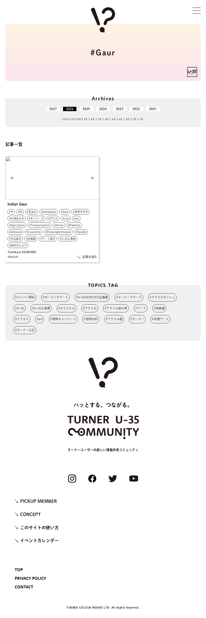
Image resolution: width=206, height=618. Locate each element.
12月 (64, 119)
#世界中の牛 (80, 211)
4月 (120, 119)
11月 (71, 119)
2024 (103, 108)
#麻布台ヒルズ (18, 245)
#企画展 (31, 238)
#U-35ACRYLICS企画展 (92, 297)
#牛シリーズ (36, 218)
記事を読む (89, 256)
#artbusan (15, 232)
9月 (85, 119)
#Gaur (64, 211)
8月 (92, 119)
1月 (141, 119)
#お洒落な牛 (16, 218)
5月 (113, 119)
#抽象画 (159, 308)
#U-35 (19, 308)
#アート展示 (47, 238)
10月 (78, 119)
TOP (19, 569)
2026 (69, 108)
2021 (153, 108)
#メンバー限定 (25, 297)
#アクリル (90, 308)
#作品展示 (15, 238)
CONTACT (24, 586)
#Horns (59, 225)
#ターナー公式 (25, 330)
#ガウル (53, 218)
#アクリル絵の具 (116, 308)
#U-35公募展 (68, 238)
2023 (119, 108)
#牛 (11, 211)
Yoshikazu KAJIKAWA (22, 251)
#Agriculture (17, 225)
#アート (140, 308)
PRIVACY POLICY (30, 578)
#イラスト (22, 318)
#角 (20, 211)
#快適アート (160, 318)
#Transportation (39, 225)
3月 (127, 119)
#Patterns (74, 225)
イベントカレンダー (39, 540)
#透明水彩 (91, 318)
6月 (106, 119)
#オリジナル (66, 308)
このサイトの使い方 (39, 527)
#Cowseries (33, 232)
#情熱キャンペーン (63, 318)
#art (76, 218)
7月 (99, 119)
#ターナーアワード (129, 297)
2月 (134, 119)
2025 (86, 108)
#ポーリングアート (55, 297)
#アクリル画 (114, 318)
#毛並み (31, 211)
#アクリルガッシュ (162, 297)
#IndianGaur (48, 211)
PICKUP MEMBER (38, 501)
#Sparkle (81, 232)
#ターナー (137, 318)
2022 (136, 108)
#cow (65, 218)
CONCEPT (30, 514)
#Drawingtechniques (58, 232)
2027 (53, 108)
